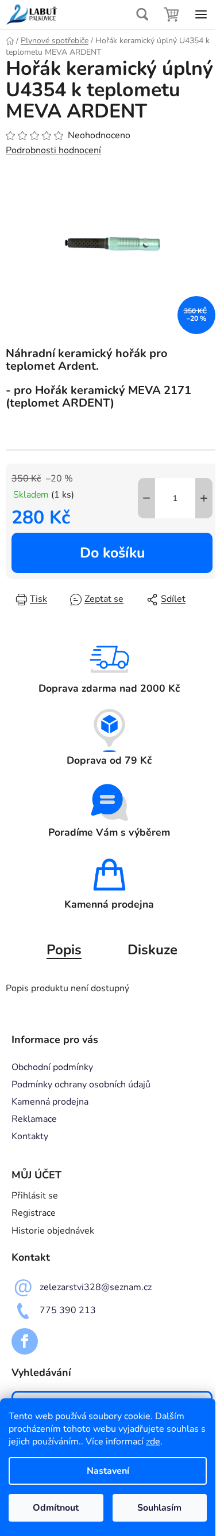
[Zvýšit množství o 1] (204, 498)
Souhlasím (159, 1507)
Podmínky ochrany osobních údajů (80, 1084)
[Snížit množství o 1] (146, 498)
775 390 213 (68, 1309)
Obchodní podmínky (52, 1067)
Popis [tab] (64, 949)
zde (153, 1441)
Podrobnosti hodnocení (53, 150)
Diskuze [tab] (152, 949)
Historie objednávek (52, 1230)
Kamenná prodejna (49, 1101)
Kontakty (29, 1136)
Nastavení (108, 1471)
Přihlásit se (34, 1195)
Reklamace (34, 1119)
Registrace (33, 1213)
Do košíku (112, 553)
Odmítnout (56, 1507)
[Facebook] (24, 1341)
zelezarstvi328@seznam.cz (96, 1286)
